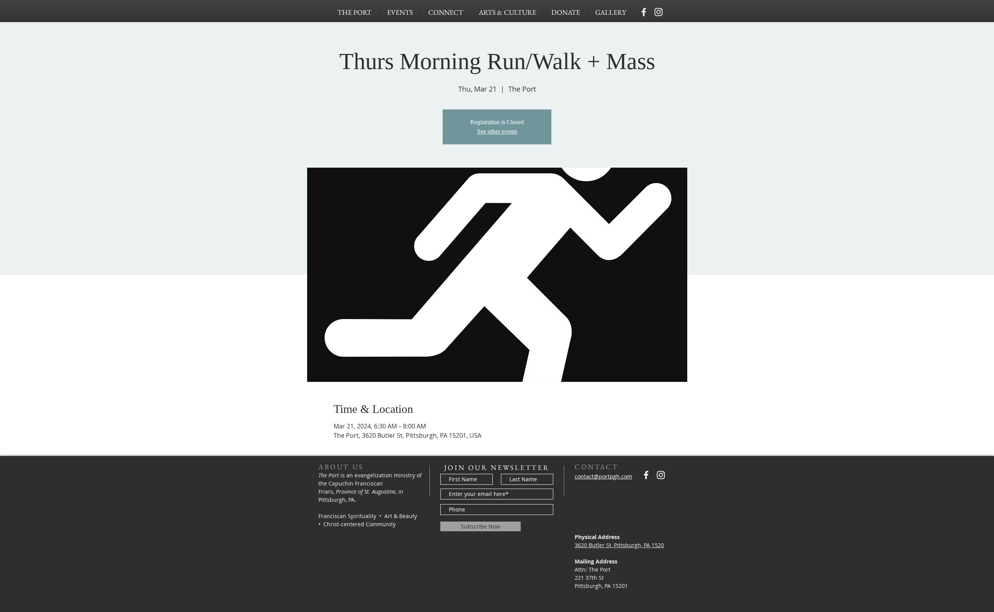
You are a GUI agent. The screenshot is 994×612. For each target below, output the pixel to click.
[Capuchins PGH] (643, 12)
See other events (497, 131)
